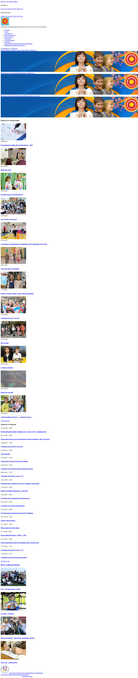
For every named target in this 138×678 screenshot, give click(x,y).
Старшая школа (9, 40)
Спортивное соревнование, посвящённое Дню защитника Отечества (24, 244)
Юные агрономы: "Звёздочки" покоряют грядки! (18, 638)
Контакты (8, 42)
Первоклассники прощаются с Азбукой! (14, 491)
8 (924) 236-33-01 (17, 16)
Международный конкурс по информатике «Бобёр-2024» (20, 542)
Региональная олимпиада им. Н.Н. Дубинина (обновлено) (20, 483)
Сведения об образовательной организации (18, 43)
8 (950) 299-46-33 (17, 9)
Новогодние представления (10, 528)
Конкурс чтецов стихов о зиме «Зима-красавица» (17, 293)
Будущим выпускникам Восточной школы (15, 498)
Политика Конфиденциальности (11, 676)
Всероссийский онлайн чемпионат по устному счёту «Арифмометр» (24, 432)
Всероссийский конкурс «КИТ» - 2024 (13, 535)
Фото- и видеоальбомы (10, 565)
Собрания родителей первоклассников (14, 557)
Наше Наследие (6, 170)
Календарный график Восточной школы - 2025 (17, 145)
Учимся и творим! (7, 367)
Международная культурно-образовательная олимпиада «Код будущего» (25, 439)
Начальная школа (10, 35)
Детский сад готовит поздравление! (13, 506)
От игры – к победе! (7, 613)
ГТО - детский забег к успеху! (11, 589)
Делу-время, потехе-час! (9, 219)
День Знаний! (5, 454)
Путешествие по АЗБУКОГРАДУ (12, 194)
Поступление (9, 37)
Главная (7, 30)
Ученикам (8, 38)
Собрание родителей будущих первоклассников (17, 469)
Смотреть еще (5, 421)
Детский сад (8, 33)
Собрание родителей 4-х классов (12, 446)
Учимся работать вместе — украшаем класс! (16, 417)
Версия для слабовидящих (9, 1)
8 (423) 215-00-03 (6, 9)
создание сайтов (27, 676)
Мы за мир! (5, 343)
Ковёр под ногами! (7, 392)
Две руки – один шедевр (9, 662)
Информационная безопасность (15, 45)
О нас (6, 32)
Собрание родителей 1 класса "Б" (12, 476)
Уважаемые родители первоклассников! (14, 461)
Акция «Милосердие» (8, 520)
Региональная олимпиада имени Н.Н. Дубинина (17, 513)
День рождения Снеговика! (10, 269)
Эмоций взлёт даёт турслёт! (10, 318)
